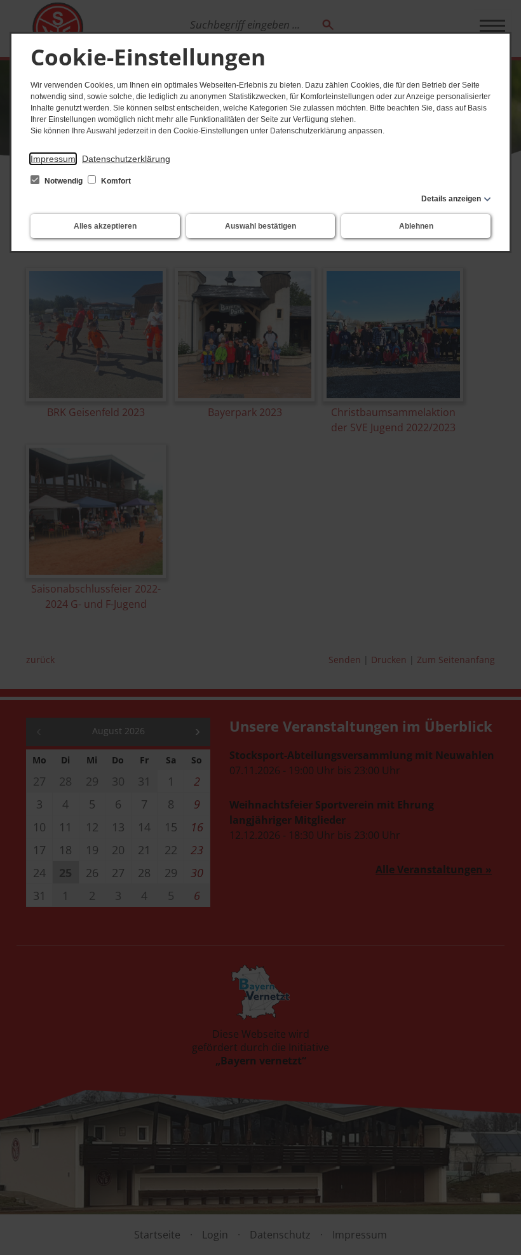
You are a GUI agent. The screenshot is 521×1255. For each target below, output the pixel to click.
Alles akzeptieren (105, 226)
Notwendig (64, 181)
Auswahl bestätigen (260, 226)
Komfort (115, 181)
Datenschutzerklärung (126, 159)
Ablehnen (416, 226)
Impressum (53, 159)
